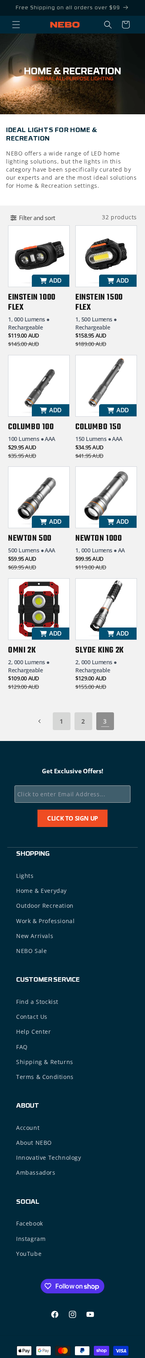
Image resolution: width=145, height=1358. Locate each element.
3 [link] (105, 721)
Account (27, 1127)
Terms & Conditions (45, 1077)
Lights (25, 875)
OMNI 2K (22, 650)
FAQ (22, 1047)
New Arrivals (34, 936)
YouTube (28, 1253)
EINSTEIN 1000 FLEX (32, 302)
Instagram (31, 1239)
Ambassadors (36, 1172)
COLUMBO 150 (98, 427)
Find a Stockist (37, 1001)
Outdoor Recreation (45, 905)
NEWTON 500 (30, 538)
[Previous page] (40, 721)
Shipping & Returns (44, 1062)
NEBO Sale (31, 951)
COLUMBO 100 (31, 427)
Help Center (33, 1031)
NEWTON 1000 (98, 538)
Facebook (29, 1223)
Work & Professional (45, 921)
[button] (16, 25)
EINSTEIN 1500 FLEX (99, 302)
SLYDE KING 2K (99, 650)
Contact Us (32, 1016)
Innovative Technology (48, 1157)
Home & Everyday (41, 890)
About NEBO (34, 1142)
